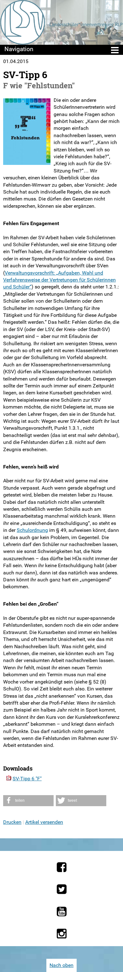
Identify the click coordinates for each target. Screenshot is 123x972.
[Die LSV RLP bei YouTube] (62, 911)
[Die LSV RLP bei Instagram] (62, 933)
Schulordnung (32, 530)
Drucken (12, 822)
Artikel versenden (44, 822)
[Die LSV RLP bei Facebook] (62, 867)
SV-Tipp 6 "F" (27, 779)
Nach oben (61, 965)
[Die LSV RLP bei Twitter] (62, 889)
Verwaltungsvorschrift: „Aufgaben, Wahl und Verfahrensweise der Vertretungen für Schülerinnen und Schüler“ (59, 280)
